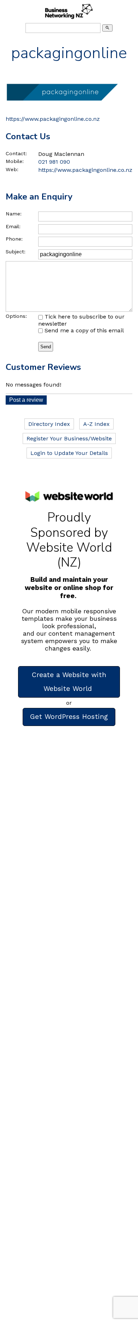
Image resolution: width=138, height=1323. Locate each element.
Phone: (14, 239)
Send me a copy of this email (83, 330)
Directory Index (49, 424)
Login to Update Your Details (69, 453)
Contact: (16, 153)
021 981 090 (54, 161)
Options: (16, 316)
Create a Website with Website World (69, 681)
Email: (13, 226)
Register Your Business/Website (69, 438)
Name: (14, 213)
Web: (12, 169)
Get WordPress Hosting (69, 717)
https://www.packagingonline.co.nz (53, 119)
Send (45, 346)
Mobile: (15, 161)
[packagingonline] (62, 108)
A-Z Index (96, 424)
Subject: (15, 251)
